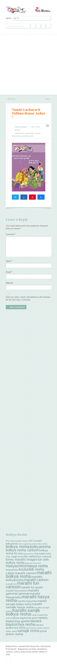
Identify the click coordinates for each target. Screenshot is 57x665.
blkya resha (42, 544)
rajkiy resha (11, 631)
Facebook (33, 26)
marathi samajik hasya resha (24, 605)
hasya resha (37, 566)
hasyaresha (12, 569)
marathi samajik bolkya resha (26, 603)
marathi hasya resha (27, 598)
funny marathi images (21, 559)
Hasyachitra (29, 133)
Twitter (38, 26)
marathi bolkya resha (28, 574)
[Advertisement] (28, 64)
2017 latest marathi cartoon (17, 541)
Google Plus (43, 26)
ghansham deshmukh (33, 563)
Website (9, 283)
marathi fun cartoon (22, 585)
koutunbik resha (31, 569)
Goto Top (8, 658)
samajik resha (28, 631)
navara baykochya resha (23, 622)
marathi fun (11, 584)
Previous (10, 99)
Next (48, 99)
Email (9, 272)
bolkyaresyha (28, 554)
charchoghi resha (42, 553)
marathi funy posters (17, 590)
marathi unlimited (21, 127)
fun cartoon (31, 556)
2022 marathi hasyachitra (27, 544)
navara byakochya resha (24, 626)
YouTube (48, 26)
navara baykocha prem (25, 617)
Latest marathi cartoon (21, 573)
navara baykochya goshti (26, 619)
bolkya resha (17, 546)
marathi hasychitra (27, 601)
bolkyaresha (19, 133)
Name (9, 261)
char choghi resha (15, 556)
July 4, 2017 (35, 127)
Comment (11, 234)
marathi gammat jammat (22, 592)
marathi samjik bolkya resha (23, 612)
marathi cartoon (27, 136)
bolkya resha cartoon (22, 550)
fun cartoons (44, 556)
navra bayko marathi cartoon (37, 628)
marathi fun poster (32, 587)
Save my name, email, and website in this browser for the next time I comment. (28, 298)
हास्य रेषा (17, 130)
